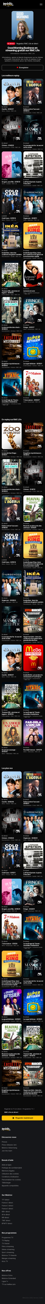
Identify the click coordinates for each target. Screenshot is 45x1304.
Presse (4, 1142)
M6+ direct (6, 1212)
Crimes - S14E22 (8, 145)
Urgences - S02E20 (30, 838)
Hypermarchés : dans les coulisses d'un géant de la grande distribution (32, 638)
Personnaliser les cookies (11, 1180)
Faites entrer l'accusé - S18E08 (10, 526)
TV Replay (6, 1240)
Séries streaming (8, 1249)
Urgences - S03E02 (9, 600)
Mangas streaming (9, 1258)
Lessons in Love (29, 291)
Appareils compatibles (10, 1186)
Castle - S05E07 (8, 109)
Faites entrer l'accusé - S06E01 (31, 802)
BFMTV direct (7, 1223)
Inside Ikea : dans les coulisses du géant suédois (12, 253)
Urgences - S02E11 (30, 218)
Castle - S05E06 (8, 802)
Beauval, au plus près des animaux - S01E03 (11, 1055)
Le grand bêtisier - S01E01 (11, 1019)
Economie (24, 53)
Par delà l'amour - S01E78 (32, 750)
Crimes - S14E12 (29, 489)
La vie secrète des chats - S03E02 (11, 328)
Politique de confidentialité (12, 1168)
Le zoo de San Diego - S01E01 (9, 454)
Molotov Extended (9, 1278)
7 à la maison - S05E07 (31, 400)
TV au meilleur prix (9, 1284)
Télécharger (6, 1183)
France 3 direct (7, 1206)
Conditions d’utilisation (10, 1177)
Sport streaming (8, 1252)
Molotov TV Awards (9, 1255)
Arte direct (6, 1214)
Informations (14, 53)
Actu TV (5, 1261)
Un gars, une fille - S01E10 (11, 182)
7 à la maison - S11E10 (9, 944)
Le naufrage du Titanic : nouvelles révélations (10, 401)
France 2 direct (7, 1203)
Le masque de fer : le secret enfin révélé (33, 146)
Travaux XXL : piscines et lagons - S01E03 (11, 292)
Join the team (7, 1151)
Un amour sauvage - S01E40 (9, 750)
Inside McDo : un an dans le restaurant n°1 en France (32, 676)
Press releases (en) (9, 1145)
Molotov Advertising (9, 1148)
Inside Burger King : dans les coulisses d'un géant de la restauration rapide (33, 254)
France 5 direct (7, 1209)
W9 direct (5, 1217)
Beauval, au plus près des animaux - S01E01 (32, 526)
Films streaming (8, 1246)
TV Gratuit (6, 1243)
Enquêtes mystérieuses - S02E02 (11, 364)
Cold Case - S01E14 (9, 218)
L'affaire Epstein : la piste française (32, 182)
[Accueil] (8, 4)
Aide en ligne (6, 1165)
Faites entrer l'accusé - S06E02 (31, 110)
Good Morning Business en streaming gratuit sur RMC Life (22, 49)
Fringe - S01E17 (28, 327)
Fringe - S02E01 (29, 909)
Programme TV (7, 1237)
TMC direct (6, 1220)
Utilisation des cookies (10, 1174)
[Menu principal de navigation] (41, 4)
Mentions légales (8, 1171)
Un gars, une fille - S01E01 (11, 909)
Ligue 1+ (5, 1281)
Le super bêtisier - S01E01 (32, 364)
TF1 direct (5, 1200)
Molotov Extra (7, 1275)
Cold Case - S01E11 (8, 873)
